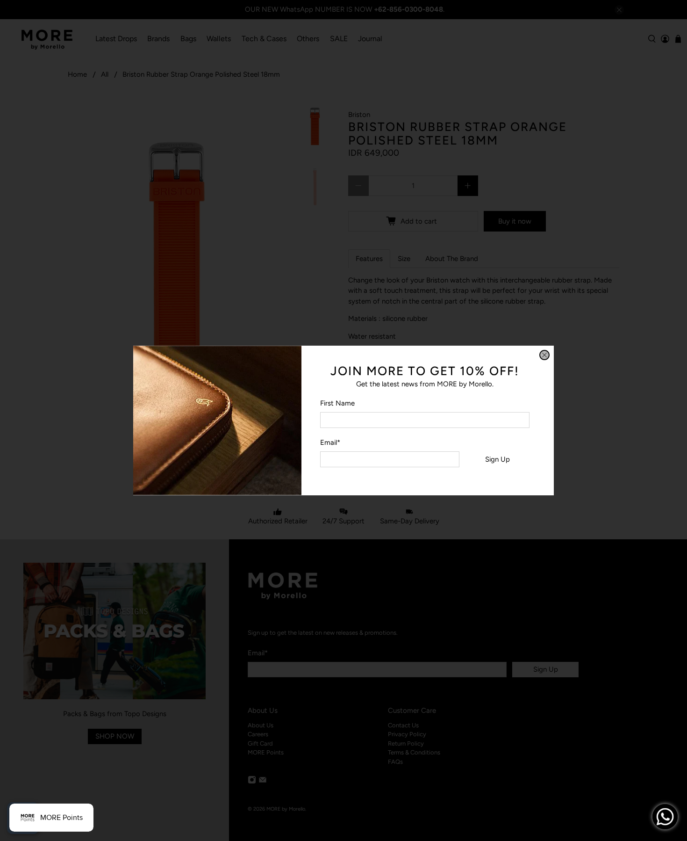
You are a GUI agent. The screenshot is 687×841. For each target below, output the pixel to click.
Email (330, 442)
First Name (337, 403)
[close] (544, 355)
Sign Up (497, 459)
